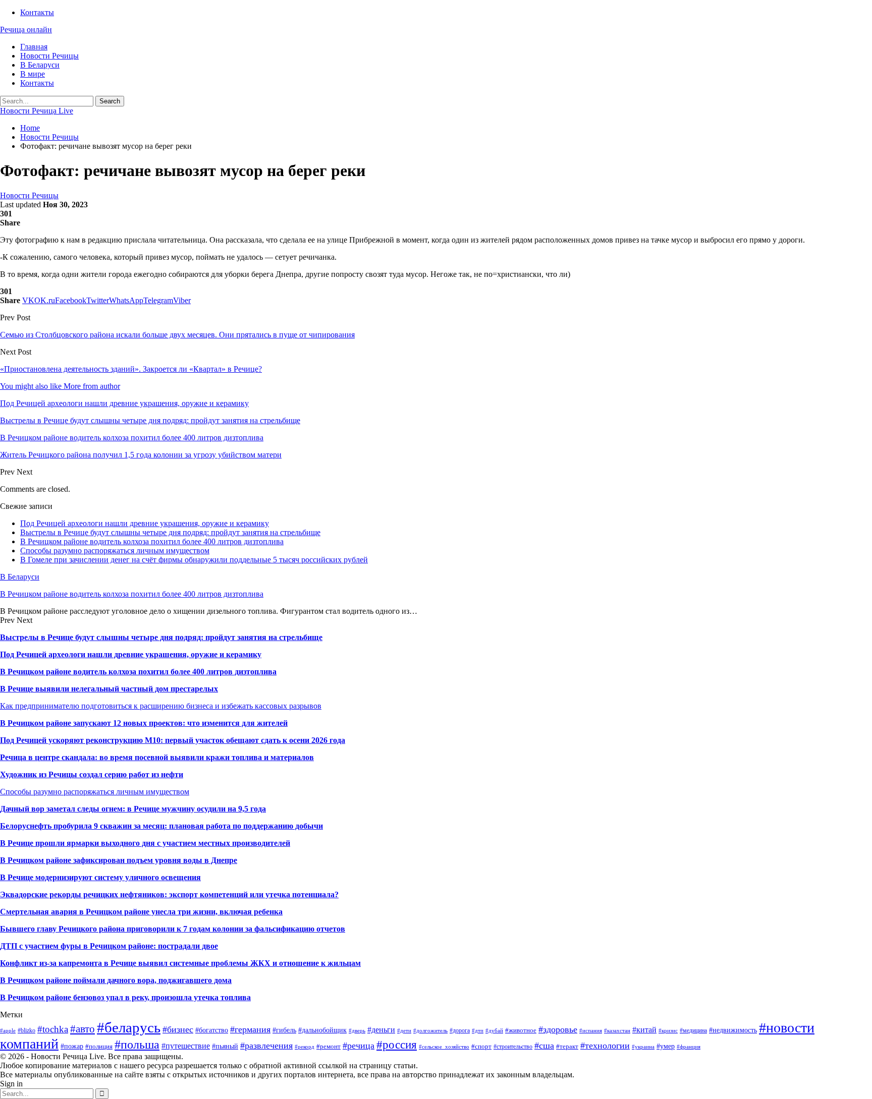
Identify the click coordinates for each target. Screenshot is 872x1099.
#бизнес (177, 1029)
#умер (666, 1046)
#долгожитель (430, 1030)
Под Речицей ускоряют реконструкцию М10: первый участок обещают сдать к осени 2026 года (172, 740)
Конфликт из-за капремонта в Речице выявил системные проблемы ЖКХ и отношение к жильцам (180, 963)
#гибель (284, 1030)
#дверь (357, 1030)
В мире (32, 74)
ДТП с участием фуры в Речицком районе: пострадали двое (109, 946)
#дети (404, 1030)
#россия (396, 1044)
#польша (137, 1044)
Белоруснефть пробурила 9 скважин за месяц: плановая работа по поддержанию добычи (161, 826)
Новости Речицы (49, 55)
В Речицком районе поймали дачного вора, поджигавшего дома (116, 980)
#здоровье (557, 1029)
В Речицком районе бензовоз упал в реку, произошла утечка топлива (125, 997)
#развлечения (266, 1045)
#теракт (567, 1046)
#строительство (513, 1046)
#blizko (26, 1030)
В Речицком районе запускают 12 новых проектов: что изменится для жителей (144, 723)
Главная (33, 46)
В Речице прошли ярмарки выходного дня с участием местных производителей (145, 843)
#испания (590, 1030)
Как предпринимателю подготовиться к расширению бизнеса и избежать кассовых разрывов (160, 706)
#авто (82, 1028)
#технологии (605, 1045)
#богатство (211, 1030)
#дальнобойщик (322, 1030)
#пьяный (225, 1046)
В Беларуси (40, 65)
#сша (544, 1045)
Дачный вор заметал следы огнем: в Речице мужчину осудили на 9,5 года (133, 808)
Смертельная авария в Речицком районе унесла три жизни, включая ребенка (141, 911)
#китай (644, 1029)
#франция (688, 1047)
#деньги (381, 1029)
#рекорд (304, 1047)
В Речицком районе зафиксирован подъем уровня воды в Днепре (118, 860)
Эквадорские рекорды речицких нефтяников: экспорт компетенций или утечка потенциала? (169, 894)
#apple (8, 1030)
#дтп (477, 1030)
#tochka (52, 1029)
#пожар (72, 1046)
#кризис (668, 1030)
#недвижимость (733, 1030)
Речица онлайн (26, 29)
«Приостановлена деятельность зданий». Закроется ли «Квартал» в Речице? (131, 369)
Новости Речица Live (36, 110)
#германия (250, 1029)
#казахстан (617, 1030)
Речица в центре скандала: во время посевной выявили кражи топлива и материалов (157, 757)
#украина (643, 1047)
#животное (520, 1030)
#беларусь (128, 1027)
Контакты (37, 12)
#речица (358, 1045)
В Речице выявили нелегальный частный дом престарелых (109, 688)
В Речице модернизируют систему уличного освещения (100, 877)
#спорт (481, 1046)
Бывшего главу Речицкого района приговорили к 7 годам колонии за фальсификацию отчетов (172, 928)
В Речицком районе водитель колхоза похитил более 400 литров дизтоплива (152, 541)
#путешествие (185, 1046)
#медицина (693, 1030)
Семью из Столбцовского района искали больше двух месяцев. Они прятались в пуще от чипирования (177, 334)
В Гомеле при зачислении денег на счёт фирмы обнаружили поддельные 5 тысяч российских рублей (194, 559)
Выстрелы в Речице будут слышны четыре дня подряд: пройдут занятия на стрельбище (170, 532)
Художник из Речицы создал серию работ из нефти (91, 774)
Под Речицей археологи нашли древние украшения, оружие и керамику (144, 523)
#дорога (460, 1030)
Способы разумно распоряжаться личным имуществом (114, 550)
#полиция (99, 1046)
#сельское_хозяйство (444, 1047)
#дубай (494, 1030)
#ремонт (328, 1046)
